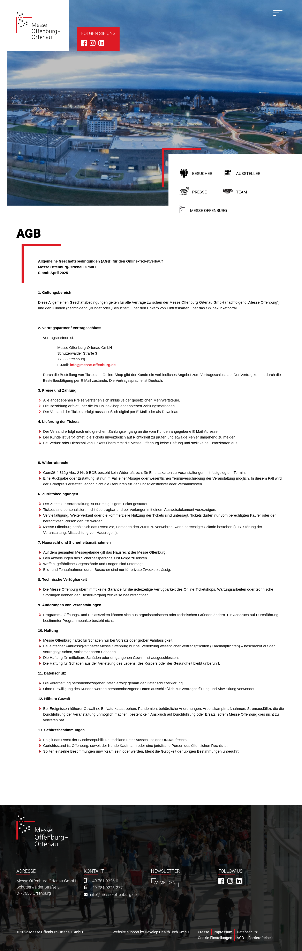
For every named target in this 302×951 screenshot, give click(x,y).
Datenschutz (247, 932)
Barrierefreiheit (260, 938)
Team (241, 192)
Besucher (202, 173)
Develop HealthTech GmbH (167, 932)
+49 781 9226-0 (104, 881)
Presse (199, 192)
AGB (240, 938)
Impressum (223, 932)
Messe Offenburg (208, 210)
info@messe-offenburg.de (93, 365)
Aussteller (248, 173)
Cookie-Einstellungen (215, 938)
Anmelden (164, 882)
